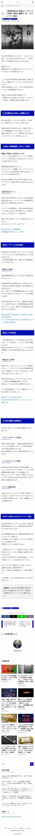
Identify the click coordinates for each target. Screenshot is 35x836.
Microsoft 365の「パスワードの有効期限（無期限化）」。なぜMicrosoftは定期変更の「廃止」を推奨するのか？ (17, 783)
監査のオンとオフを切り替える (11, 397)
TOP (6, 828)
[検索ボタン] (33, 2)
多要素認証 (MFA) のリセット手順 (12, 232)
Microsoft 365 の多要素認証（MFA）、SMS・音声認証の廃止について (17, 777)
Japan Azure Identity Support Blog (11, 816)
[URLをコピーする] (30, 616)
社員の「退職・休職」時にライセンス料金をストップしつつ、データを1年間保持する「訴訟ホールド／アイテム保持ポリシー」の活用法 (17, 790)
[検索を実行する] (32, 764)
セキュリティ (14, 18)
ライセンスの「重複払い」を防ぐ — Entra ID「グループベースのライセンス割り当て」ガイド (17, 804)
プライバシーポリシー (13, 828)
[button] (5, 616)
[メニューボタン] (2, 2)
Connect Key (17, 650)
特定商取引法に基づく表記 (17, 830)
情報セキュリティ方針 (25, 828)
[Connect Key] (17, 2)
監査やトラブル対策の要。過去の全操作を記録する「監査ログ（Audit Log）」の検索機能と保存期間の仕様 (17, 797)
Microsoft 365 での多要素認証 (10, 229)
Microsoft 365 (6, 18)
